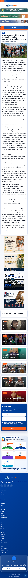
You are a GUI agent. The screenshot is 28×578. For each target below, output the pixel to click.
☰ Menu (14, 27)
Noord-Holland (3, 542)
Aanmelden (14, 428)
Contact (2, 528)
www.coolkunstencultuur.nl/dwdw (10, 230)
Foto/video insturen (4, 521)
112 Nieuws (2, 496)
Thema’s (2, 505)
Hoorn (1, 540)
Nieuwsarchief (3, 494)
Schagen (2, 538)
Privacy (2, 524)
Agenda (2, 501)
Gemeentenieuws (4, 497)
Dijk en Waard (3, 534)
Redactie (2, 513)
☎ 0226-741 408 (4, 550)
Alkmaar (2, 536)
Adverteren (2, 522)
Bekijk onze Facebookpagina (14, 568)
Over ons (2, 511)
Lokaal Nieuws (3, 499)
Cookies (2, 526)
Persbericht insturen (4, 519)
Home (1, 492)
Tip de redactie (3, 517)
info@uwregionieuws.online (6, 552)
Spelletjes (2, 503)
